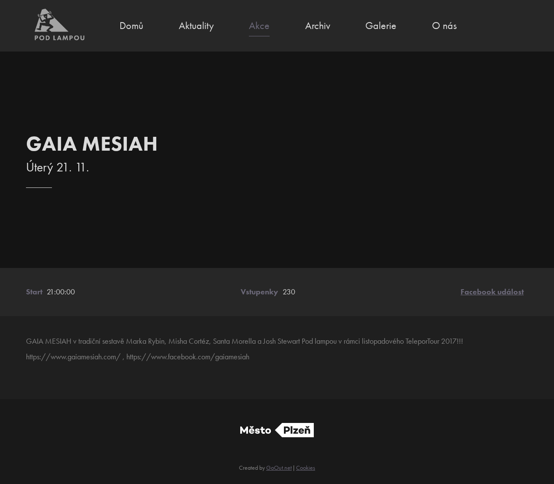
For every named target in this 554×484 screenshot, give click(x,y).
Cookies (305, 467)
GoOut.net (279, 467)
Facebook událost (492, 292)
